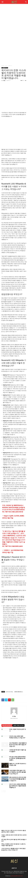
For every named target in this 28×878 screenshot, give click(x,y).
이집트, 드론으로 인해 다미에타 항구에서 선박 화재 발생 (13, 835)
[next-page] (5, 791)
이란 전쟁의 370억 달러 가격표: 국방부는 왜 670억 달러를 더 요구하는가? (17, 772)
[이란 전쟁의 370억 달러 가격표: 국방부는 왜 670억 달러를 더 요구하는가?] (5, 772)
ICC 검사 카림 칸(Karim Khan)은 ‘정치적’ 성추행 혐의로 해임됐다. (17, 758)
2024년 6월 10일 (7, 518)
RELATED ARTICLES (7, 725)
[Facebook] (2, 699)
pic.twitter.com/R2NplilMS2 (12, 546)
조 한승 (4, 80)
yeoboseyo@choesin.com (17, 875)
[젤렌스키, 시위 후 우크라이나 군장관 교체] (5, 765)
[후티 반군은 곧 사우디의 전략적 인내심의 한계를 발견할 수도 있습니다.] (5, 779)
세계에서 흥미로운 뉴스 (18, 691)
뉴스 (6, 65)
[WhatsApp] (12, 699)
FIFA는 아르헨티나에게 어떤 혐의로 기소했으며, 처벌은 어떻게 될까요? (13, 844)
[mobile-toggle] (2, 2)
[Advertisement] (14, 20)
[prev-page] (2, 791)
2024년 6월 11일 (7, 552)
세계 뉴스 (10, 65)
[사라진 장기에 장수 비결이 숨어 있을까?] (5, 751)
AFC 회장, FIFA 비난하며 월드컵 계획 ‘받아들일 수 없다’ (13, 840)
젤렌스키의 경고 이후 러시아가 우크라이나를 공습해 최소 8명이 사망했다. (13, 831)
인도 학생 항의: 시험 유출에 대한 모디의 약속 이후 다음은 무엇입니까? (18, 744)
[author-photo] (14, 714)
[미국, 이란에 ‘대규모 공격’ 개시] (5, 730)
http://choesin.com (14, 718)
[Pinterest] (9, 699)
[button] (26, 2)
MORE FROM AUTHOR (18, 725)
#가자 (4, 510)
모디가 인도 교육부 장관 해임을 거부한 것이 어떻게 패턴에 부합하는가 (17, 785)
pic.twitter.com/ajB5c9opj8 (12, 512)
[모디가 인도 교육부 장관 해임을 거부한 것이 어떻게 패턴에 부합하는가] (5, 785)
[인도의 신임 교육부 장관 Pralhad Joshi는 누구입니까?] (5, 737)
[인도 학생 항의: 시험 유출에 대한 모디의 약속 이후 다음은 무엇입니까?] (5, 744)
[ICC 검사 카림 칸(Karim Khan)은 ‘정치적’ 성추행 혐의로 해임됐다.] (5, 758)
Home (2, 65)
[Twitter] (6, 699)
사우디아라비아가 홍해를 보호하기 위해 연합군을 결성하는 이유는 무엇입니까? (13, 849)
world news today (9, 691)
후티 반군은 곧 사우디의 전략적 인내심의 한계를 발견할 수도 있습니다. (17, 779)
